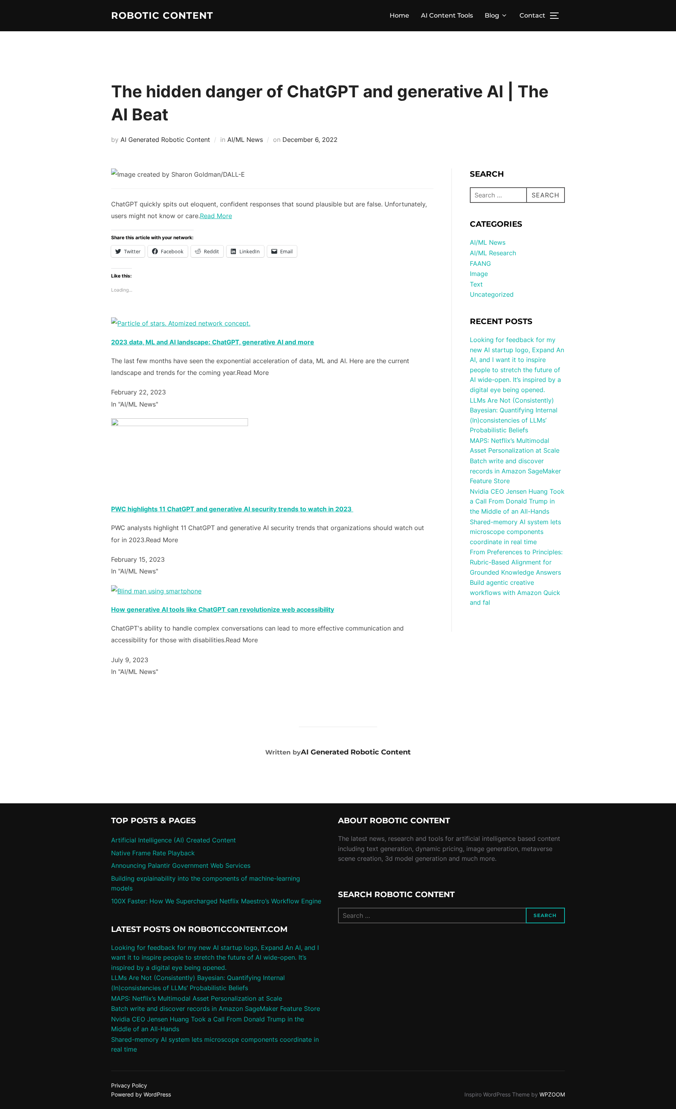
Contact (532, 15)
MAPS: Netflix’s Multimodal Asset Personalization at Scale (196, 998)
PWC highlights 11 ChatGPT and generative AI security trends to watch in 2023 (232, 509)
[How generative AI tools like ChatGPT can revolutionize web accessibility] (156, 591)
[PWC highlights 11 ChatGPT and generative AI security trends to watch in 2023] (179, 424)
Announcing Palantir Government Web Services (180, 865)
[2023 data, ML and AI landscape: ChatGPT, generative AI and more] (180, 323)
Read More (216, 216)
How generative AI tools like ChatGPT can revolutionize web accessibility (222, 609)
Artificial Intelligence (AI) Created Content (173, 840)
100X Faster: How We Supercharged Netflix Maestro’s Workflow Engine (216, 901)
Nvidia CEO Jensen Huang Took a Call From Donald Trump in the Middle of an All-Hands (517, 501)
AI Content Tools (447, 15)
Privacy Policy (129, 1085)
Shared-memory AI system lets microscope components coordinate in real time (515, 532)
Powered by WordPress (141, 1094)
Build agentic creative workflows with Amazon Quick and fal (515, 592)
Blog (492, 15)
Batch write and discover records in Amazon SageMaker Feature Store (515, 471)
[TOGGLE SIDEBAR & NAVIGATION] (557, 15)
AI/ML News (245, 139)
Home (399, 15)
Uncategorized (492, 294)
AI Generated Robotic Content (165, 139)
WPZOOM (552, 1094)
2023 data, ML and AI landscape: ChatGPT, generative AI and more (212, 342)
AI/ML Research (493, 253)
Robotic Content (162, 15)
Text (476, 284)
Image (479, 274)
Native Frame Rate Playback (153, 853)
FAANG (480, 263)
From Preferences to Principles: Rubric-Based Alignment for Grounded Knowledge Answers (516, 562)
